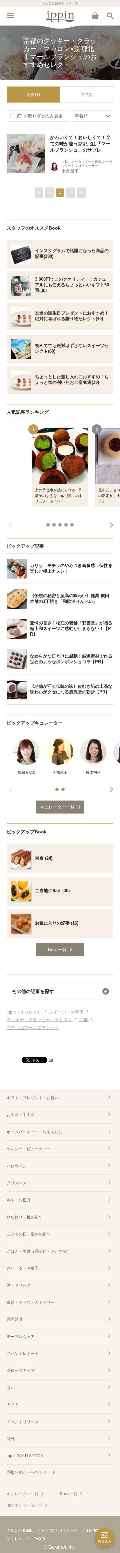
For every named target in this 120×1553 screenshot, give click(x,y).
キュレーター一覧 (23, 1494)
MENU (10, 15)
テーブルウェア (21, 1336)
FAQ (37, 1539)
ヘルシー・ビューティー (29, 1149)
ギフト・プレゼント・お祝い (33, 1097)
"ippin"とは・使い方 (24, 1505)
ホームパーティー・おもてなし (35, 1132)
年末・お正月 (19, 1200)
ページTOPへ (60, 1044)
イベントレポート (23, 1353)
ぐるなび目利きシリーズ (57, 1530)
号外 (11, 1439)
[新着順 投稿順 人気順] (92, 115)
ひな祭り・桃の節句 (25, 1217)
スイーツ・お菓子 (23, 1268)
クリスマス (17, 1183)
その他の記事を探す (33, 991)
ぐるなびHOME (19, 1530)
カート (95, 15)
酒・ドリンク (19, 1285)
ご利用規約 (92, 1530)
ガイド (13, 1404)
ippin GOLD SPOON (25, 1455)
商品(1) (87, 94)
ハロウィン (17, 1166)
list (51, 1060)
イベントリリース (23, 1422)
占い (11, 1387)
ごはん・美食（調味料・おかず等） (39, 1251)
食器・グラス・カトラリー (31, 1302)
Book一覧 (68, 1494)
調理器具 (15, 1319)
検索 (110, 15)
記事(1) (33, 94)
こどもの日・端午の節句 (29, 1234)
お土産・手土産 (21, 1114)
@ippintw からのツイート (31, 1472)
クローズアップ (21, 1370)
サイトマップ (18, 1539)
